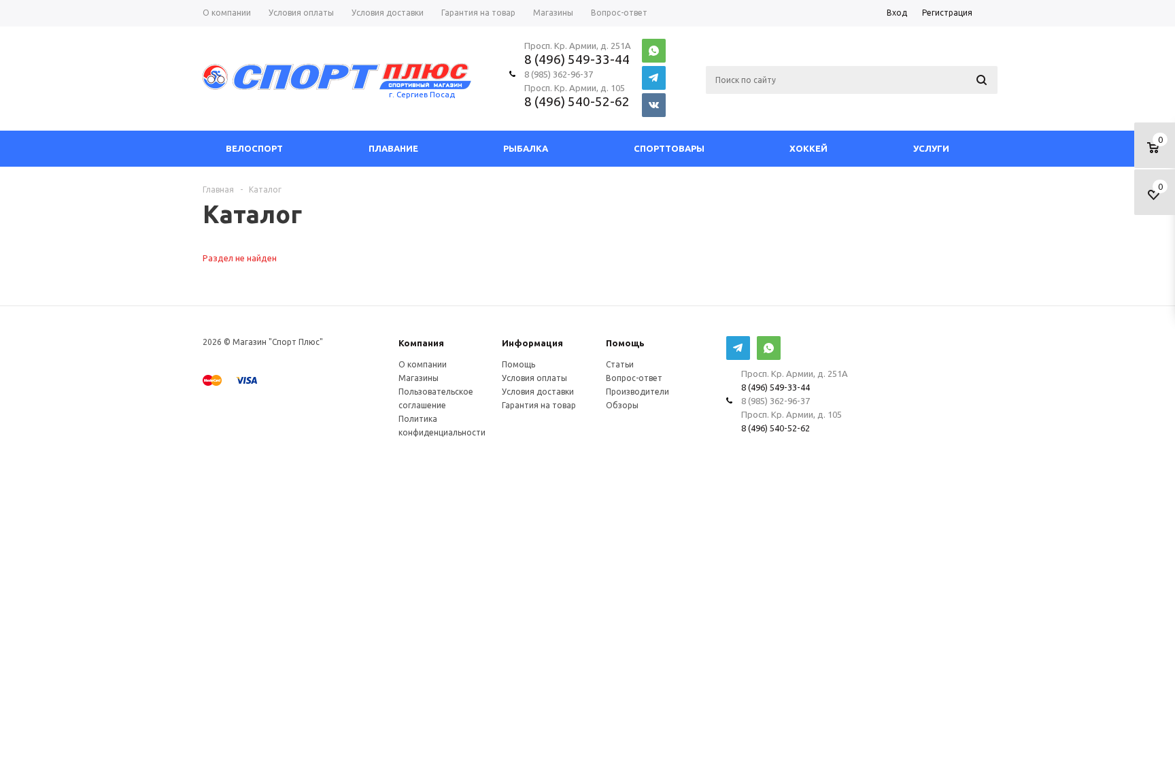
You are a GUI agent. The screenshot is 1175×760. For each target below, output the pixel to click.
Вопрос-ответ (634, 378)
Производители (637, 391)
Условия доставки (538, 391)
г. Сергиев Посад (422, 94)
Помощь (625, 343)
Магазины (418, 378)
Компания (421, 343)
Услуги (931, 148)
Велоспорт (254, 148)
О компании (422, 364)
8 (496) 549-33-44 (577, 59)
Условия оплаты (534, 378)
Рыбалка (525, 148)
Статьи (620, 364)
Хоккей (808, 148)
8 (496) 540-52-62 (577, 101)
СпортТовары (669, 148)
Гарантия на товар (539, 405)
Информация (532, 343)
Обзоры (622, 405)
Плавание (393, 148)
